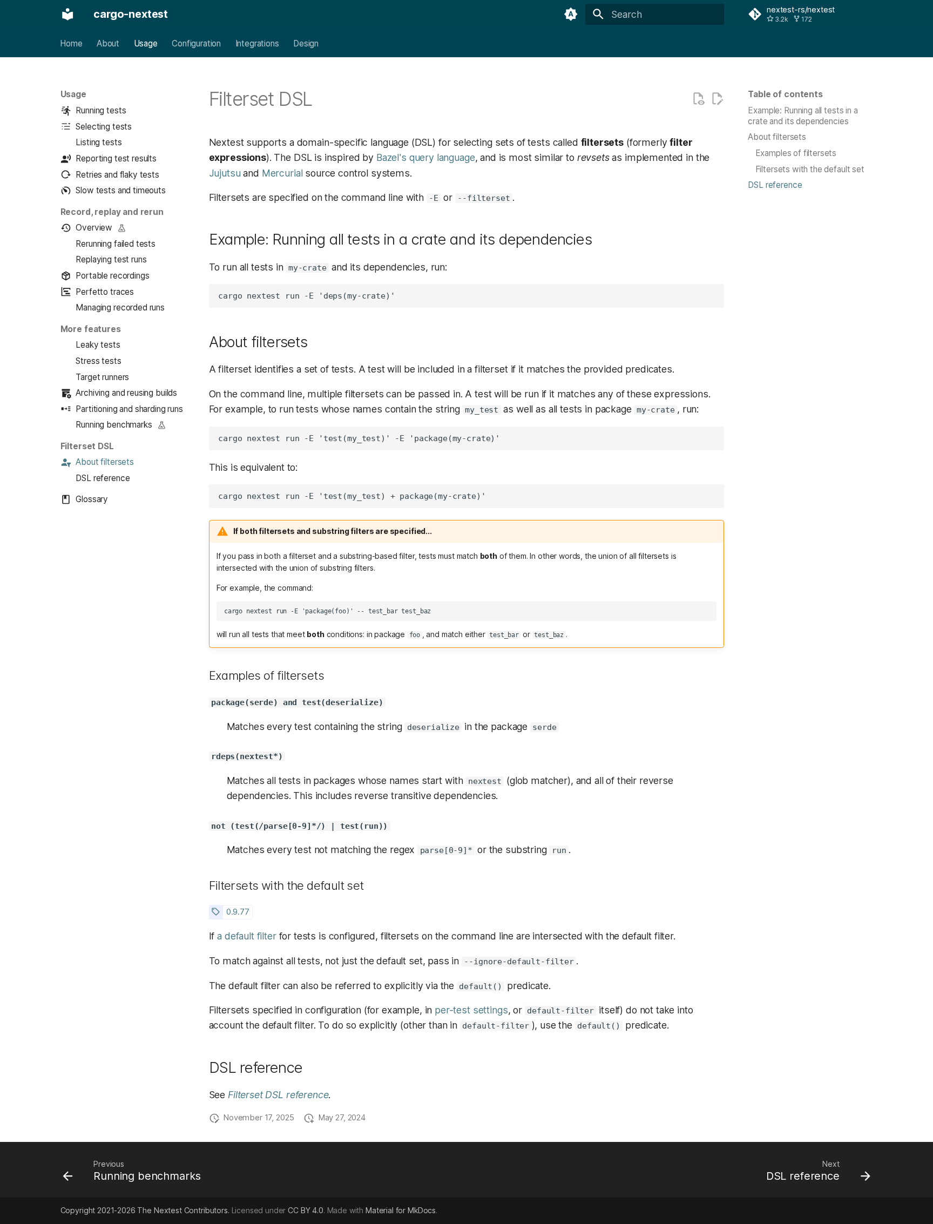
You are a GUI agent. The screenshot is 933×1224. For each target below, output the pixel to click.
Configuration (196, 43)
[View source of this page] (698, 98)
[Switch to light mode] (571, 14)
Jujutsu (225, 173)
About (108, 43)
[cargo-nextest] (67, 14)
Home (71, 43)
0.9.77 (237, 912)
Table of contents (785, 94)
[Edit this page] (717, 98)
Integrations (257, 43)
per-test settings (471, 1010)
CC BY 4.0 (305, 1210)
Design (306, 43)
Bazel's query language (425, 157)
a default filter (246, 936)
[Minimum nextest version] (215, 912)
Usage (146, 43)
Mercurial (282, 173)
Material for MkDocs (401, 1210)
